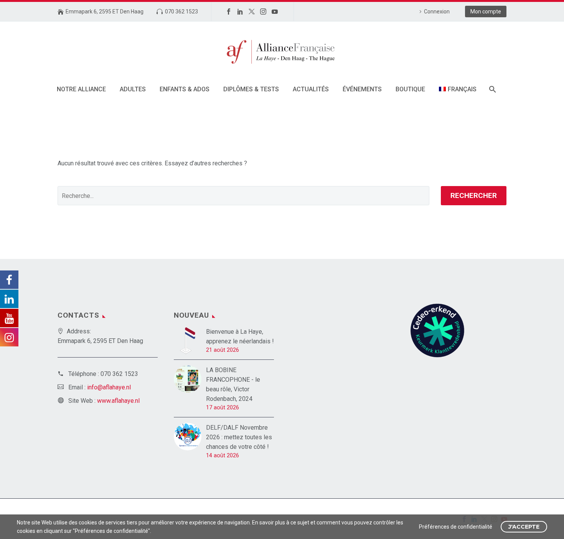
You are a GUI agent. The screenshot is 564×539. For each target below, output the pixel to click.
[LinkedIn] (240, 11)
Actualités (311, 89)
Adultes (133, 89)
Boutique (410, 89)
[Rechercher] (492, 89)
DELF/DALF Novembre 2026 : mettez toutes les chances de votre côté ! (239, 437)
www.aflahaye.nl (118, 400)
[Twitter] (251, 11)
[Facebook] (228, 11)
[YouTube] (274, 11)
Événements (362, 89)
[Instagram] (263, 11)
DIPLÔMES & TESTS (251, 89)
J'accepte (523, 526)
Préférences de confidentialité (455, 527)
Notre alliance (81, 89)
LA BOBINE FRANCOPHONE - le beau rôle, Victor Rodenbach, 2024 (233, 384)
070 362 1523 (181, 11)
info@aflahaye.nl (109, 387)
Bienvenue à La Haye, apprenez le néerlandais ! (240, 336)
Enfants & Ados (184, 89)
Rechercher (473, 195)
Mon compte (485, 11)
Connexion (437, 11)
